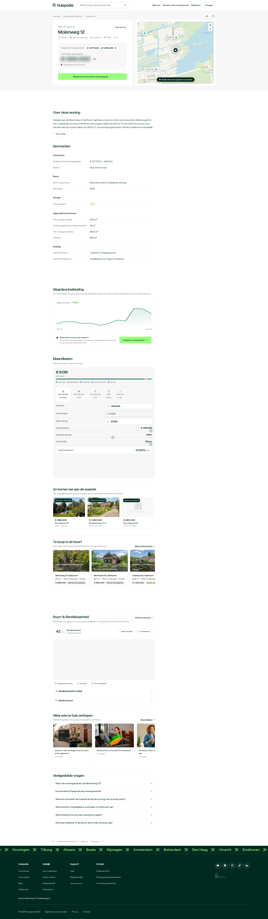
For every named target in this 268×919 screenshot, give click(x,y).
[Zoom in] (210, 25)
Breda (112, 850)
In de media (23, 877)
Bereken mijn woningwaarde (176, 5)
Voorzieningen (100, 683)
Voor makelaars (50, 871)
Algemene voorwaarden (56, 911)
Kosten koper (62, 413)
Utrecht (246, 850)
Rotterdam (194, 850)
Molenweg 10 (30, 898)
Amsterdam (164, 850)
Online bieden (49, 877)
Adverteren (48, 889)
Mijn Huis (156, 5)
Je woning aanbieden (106, 883)
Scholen (83, 683)
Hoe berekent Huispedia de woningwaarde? (78, 791)
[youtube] (218, 865)
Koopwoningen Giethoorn (73, 16)
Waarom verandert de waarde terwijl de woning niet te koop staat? (90, 799)
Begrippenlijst (76, 877)
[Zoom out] (210, 29)
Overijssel (56, 16)
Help (72, 871)
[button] (175, 50)
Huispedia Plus (102, 871)
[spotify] (225, 865)
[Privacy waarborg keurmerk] (220, 875)
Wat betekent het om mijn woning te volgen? (78, 814)
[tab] (63, 394)
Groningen (42, 850)
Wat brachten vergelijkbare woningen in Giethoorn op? (84, 806)
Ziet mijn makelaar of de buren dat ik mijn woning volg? (84, 822)
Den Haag (221, 850)
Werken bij (23, 889)
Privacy (75, 911)
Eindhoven (14, 850)
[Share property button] (206, 16)
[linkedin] (247, 865)
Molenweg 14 (44, 898)
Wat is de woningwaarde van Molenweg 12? (78, 783)
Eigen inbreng (62, 421)
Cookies (86, 911)
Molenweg (90, 16)
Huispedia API (49, 883)
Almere (91, 850)
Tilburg (68, 850)
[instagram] (232, 865)
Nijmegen (136, 850)
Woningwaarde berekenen (108, 877)
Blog (20, 883)
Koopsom (60, 405)
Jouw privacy (76, 883)
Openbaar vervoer (65, 683)
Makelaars (196, 5)
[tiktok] (239, 865)
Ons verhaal (23, 871)
